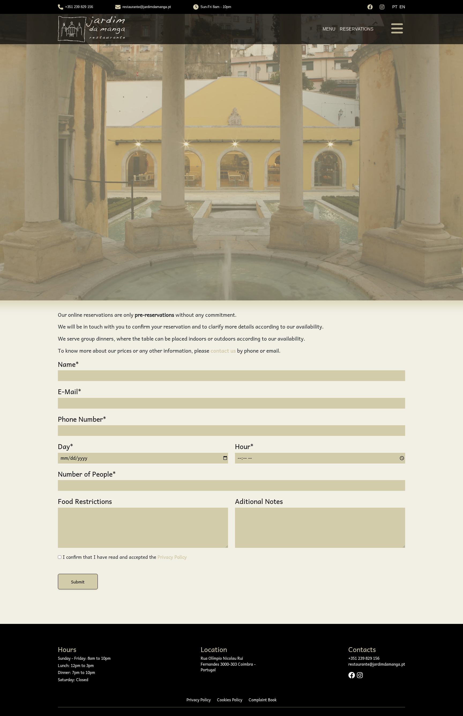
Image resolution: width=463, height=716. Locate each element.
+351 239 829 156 (79, 7)
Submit (78, 581)
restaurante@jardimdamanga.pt (146, 7)
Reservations (357, 29)
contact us (223, 350)
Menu (329, 29)
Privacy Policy (172, 557)
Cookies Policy (229, 700)
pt (394, 7)
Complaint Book (263, 700)
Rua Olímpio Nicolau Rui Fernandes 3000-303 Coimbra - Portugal (228, 664)
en (402, 7)
